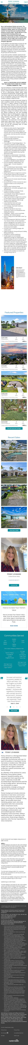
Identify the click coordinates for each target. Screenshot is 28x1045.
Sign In (26, 2)
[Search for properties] (5, 19)
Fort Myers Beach (5, 642)
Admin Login (16, 1035)
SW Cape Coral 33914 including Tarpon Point (22, 663)
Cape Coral (22, 641)
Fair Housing (3, 1033)
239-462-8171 (13, 907)
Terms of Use (4, 1030)
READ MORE (14, 710)
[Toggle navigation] (1, 2)
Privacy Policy (16, 1030)
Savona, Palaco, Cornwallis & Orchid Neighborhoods (10, 655)
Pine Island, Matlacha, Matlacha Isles (14, 648)
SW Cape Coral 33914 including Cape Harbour (8, 665)
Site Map (3, 1035)
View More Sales (14, 530)
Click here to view (5, 80)
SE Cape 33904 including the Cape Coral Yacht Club (22, 654)
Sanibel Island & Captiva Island (14, 642)
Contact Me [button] (14, 585)
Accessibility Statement (18, 1033)
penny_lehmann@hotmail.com (8, 916)
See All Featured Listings (14, 428)
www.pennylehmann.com (7, 918)
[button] (2, 752)
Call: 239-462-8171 (14, 580)
